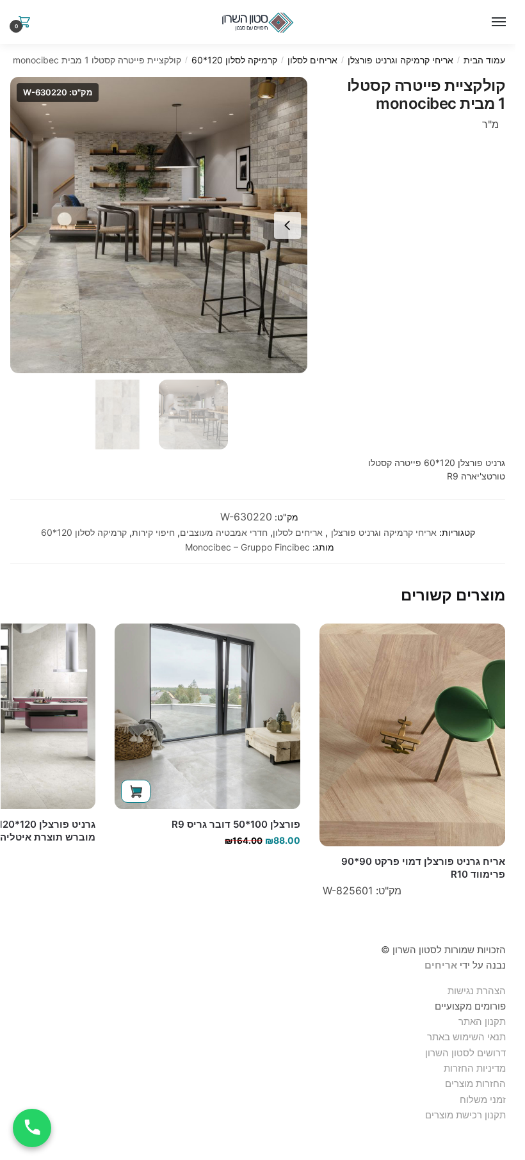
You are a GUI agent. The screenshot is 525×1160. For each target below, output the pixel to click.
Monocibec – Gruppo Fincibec (247, 547)
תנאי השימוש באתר (466, 1037)
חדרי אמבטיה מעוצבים (224, 532)
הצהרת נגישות (477, 991)
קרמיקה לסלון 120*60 (234, 59)
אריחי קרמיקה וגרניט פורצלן (400, 59)
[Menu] (496, 22)
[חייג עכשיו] (32, 1128)
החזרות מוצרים (474, 1083)
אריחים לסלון (312, 59)
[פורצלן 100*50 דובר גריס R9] (207, 716)
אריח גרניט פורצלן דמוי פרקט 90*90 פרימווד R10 (423, 867)
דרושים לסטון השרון (465, 1053)
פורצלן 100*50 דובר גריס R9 (236, 824)
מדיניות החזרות (475, 1068)
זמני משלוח (483, 1099)
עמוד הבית (484, 59)
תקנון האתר (482, 1021)
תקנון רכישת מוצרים (465, 1115)
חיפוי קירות (153, 532)
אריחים (440, 965)
